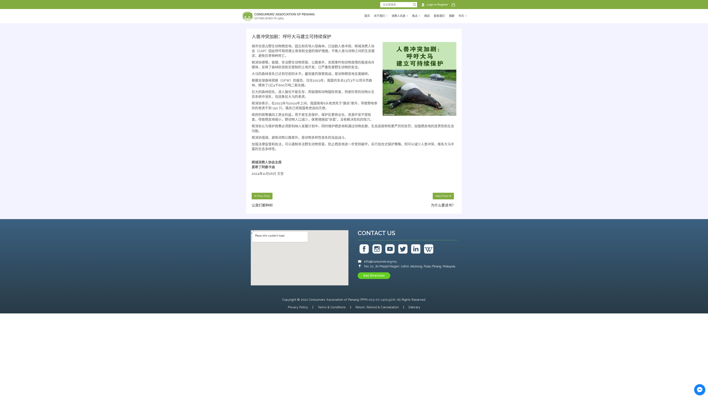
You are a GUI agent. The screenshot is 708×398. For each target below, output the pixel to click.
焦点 (415, 16)
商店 (427, 16)
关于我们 (380, 16)
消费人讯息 (399, 16)
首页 (367, 16)
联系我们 (439, 16)
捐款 (451, 16)
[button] (374, 275)
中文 (462, 16)
